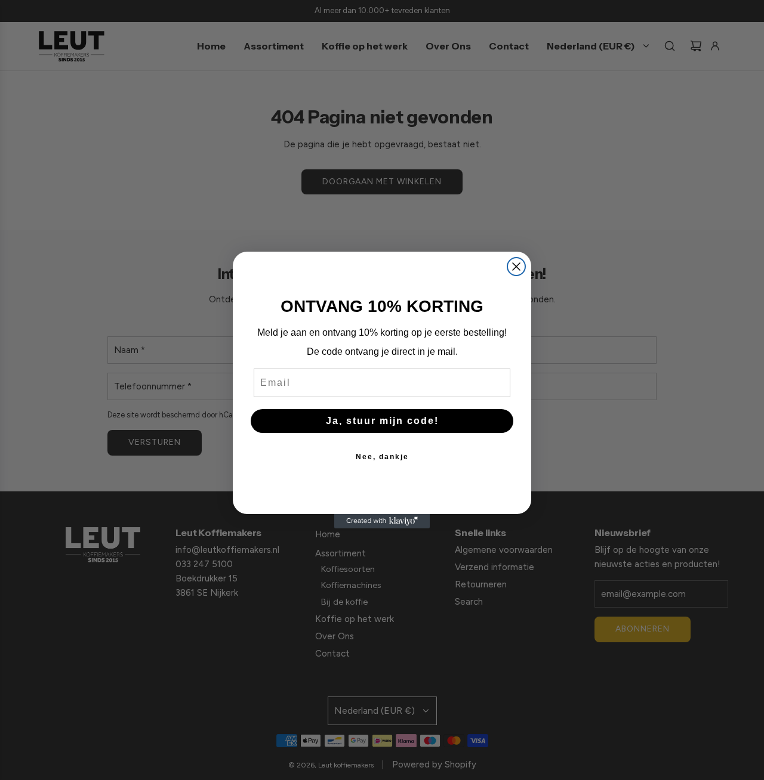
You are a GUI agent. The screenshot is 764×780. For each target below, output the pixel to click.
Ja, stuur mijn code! (382, 421)
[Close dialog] (516, 267)
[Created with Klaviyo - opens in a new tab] (382, 521)
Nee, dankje (382, 457)
